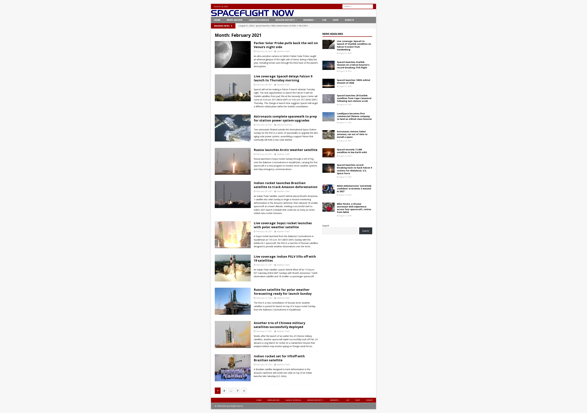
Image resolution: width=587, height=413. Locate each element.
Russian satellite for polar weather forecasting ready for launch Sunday (283, 292)
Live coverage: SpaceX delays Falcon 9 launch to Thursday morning (283, 78)
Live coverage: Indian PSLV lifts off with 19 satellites (285, 258)
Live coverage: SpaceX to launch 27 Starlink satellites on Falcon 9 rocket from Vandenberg (354, 45)
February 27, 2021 (264, 264)
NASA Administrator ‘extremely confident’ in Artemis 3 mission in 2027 (354, 188)
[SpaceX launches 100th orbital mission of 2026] (328, 83)
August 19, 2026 (345, 122)
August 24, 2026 (345, 71)
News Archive (235, 19)
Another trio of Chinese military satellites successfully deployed (279, 325)
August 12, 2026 (345, 215)
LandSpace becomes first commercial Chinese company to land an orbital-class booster (354, 116)
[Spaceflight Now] (252, 15)
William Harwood (284, 124)
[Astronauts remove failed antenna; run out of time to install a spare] (328, 134)
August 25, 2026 (345, 53)
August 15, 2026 (345, 177)
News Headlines (332, 34)
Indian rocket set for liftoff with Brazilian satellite (279, 358)
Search (325, 225)
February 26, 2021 (264, 364)
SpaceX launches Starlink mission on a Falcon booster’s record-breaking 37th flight (353, 65)
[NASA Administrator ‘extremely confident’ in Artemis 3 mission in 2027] (328, 189)
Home (217, 19)
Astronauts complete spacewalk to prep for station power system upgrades (285, 118)
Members (308, 19)
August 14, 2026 (345, 195)
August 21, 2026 (345, 86)
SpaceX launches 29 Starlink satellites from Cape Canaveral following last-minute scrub (354, 98)
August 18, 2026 (345, 140)
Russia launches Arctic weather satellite (285, 150)
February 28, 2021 (264, 51)
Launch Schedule (259, 19)
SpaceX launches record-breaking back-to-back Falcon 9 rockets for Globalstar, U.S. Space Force (354, 169)
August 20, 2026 (345, 104)
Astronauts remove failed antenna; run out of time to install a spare (352, 134)
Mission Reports (285, 19)
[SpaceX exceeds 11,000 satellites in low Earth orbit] (328, 152)
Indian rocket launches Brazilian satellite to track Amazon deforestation (285, 185)
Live (324, 19)
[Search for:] (357, 6)
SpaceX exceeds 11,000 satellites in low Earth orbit (352, 151)
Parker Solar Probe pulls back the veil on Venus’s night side (286, 45)
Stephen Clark (283, 51)
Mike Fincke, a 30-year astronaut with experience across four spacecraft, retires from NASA (354, 208)
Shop (336, 19)
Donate (349, 19)
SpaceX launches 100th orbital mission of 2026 (353, 81)
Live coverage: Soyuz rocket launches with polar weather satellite (283, 225)
